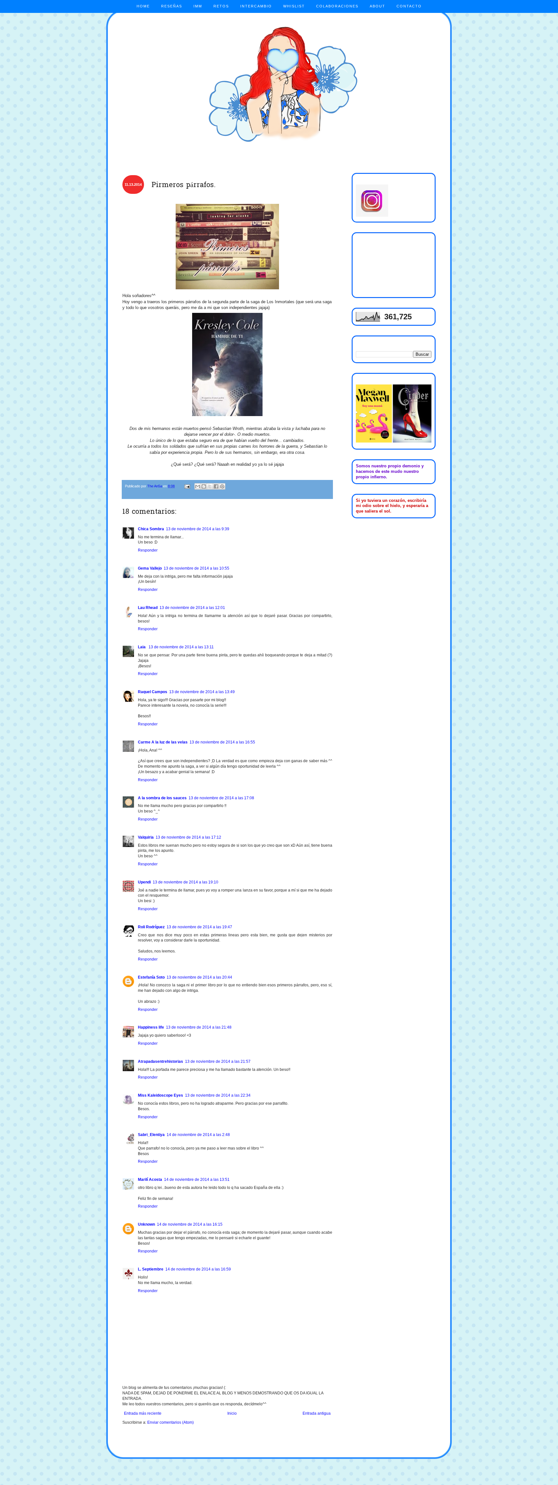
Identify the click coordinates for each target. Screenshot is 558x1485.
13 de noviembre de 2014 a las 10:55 (196, 568)
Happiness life (151, 1027)
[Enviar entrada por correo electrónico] (187, 486)
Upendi (144, 882)
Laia (142, 647)
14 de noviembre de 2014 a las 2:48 (198, 1134)
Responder (148, 550)
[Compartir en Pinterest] (222, 486)
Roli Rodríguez (151, 927)
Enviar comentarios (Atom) (170, 1422)
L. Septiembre (150, 1269)
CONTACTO (409, 6)
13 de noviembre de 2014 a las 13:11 (181, 647)
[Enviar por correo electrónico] (197, 486)
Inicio (232, 1413)
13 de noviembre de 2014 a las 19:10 (185, 882)
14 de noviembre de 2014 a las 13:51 (197, 1179)
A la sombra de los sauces (162, 798)
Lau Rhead (148, 607)
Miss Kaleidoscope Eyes (160, 1095)
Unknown (146, 1224)
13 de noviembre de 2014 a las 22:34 (218, 1095)
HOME (143, 6)
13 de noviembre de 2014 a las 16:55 (222, 742)
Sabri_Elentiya (151, 1134)
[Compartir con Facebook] (216, 486)
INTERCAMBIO (256, 6)
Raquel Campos (152, 692)
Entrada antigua (317, 1413)
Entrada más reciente (142, 1413)
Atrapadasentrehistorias (160, 1061)
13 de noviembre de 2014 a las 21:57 (218, 1061)
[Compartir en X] (210, 486)
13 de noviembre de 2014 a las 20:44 (199, 977)
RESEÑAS (171, 6)
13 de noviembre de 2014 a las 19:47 (199, 927)
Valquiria (146, 837)
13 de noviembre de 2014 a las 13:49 (202, 692)
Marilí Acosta (150, 1179)
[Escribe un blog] (204, 486)
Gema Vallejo (150, 568)
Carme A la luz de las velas (163, 742)
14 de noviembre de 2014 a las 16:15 (189, 1224)
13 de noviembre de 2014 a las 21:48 (199, 1027)
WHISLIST (294, 6)
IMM (197, 6)
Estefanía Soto (151, 977)
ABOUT (377, 6)
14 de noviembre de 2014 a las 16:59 (198, 1269)
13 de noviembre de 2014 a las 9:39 (197, 529)
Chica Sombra (151, 529)
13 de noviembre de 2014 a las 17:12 (188, 837)
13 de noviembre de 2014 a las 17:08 (221, 798)
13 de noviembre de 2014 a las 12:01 (192, 607)
